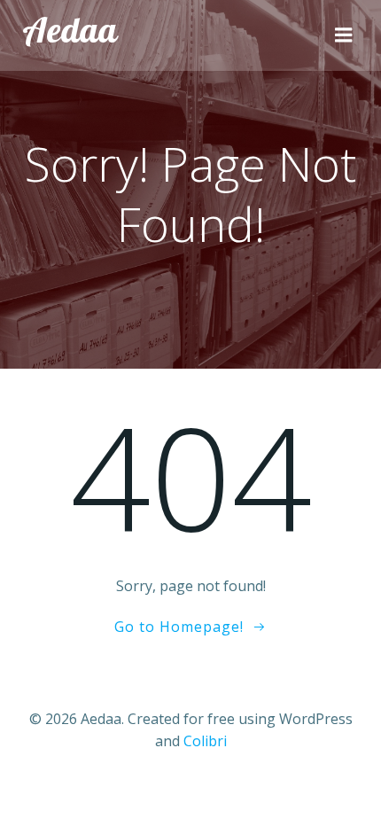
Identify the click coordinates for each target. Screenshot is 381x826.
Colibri (205, 741)
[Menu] (344, 35)
